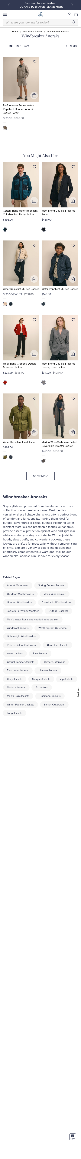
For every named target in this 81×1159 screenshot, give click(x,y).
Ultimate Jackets (47, 670)
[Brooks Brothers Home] (40, 14)
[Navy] (5, 229)
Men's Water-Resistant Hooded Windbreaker (33, 619)
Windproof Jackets (18, 628)
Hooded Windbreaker (19, 602)
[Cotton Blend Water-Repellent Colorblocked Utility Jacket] (21, 184)
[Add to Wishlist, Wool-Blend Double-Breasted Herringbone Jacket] (73, 320)
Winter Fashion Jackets (20, 704)
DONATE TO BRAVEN (32, 6)
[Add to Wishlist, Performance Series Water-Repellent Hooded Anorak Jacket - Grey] (34, 62)
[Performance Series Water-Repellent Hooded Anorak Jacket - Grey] (21, 79)
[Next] (72, 4)
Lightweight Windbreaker (21, 636)
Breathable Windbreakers (56, 602)
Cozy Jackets (14, 679)
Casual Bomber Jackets (20, 662)
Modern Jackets (16, 687)
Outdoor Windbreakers (20, 594)
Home (15, 31)
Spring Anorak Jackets (51, 585)
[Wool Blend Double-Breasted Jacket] (60, 184)
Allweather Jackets (57, 645)
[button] (76, 14)
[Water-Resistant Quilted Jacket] (21, 263)
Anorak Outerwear (17, 585)
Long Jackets (14, 713)
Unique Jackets (41, 679)
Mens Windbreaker (55, 594)
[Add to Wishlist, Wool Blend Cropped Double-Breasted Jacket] (34, 320)
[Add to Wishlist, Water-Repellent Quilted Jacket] (73, 246)
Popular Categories (32, 31)
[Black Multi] (44, 382)
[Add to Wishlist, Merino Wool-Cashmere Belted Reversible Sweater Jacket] (73, 399)
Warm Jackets (15, 653)
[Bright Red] (5, 382)
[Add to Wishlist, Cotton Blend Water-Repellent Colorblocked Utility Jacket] (34, 167)
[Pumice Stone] (5, 304)
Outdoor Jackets (58, 611)
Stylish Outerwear (54, 704)
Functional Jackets (18, 670)
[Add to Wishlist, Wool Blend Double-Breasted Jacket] (73, 167)
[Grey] (5, 128)
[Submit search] (73, 22)
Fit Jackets (41, 687)
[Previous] (9, 4)
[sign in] (69, 14)
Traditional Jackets (50, 696)
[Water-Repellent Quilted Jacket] (60, 263)
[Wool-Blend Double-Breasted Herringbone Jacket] (60, 337)
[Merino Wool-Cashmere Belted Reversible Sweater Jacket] (60, 416)
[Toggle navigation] (5, 14)
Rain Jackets (40, 653)
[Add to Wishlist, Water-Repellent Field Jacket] (34, 399)
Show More (40, 476)
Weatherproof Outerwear (52, 628)
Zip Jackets (66, 679)
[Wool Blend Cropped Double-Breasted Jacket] (21, 337)
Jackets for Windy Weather (23, 611)
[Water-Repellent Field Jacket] (21, 416)
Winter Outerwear (54, 662)
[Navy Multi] (44, 461)
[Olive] (5, 457)
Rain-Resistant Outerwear (22, 645)
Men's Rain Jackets (18, 696)
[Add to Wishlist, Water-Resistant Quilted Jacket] (34, 246)
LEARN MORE (55, 6)
